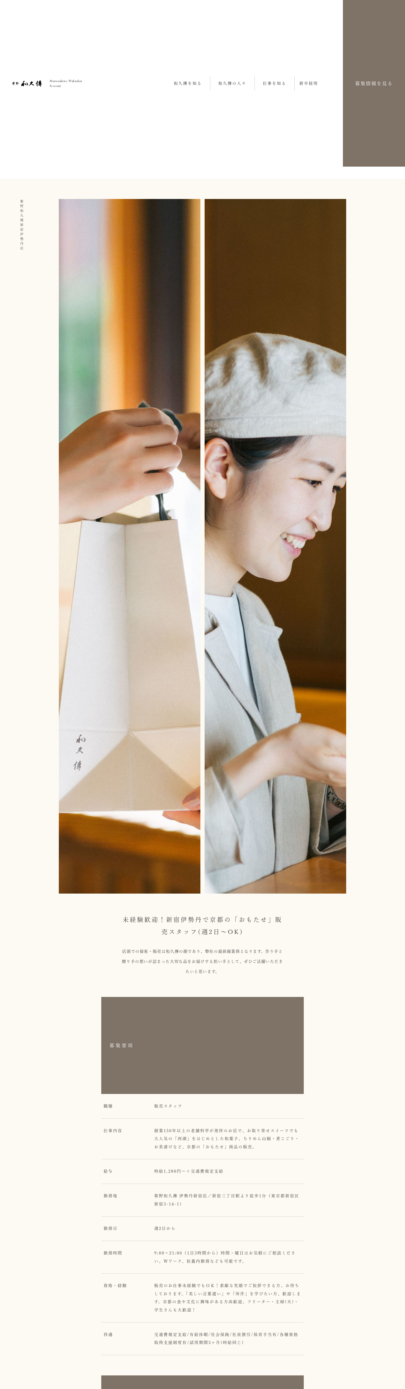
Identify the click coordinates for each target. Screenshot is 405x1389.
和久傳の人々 (232, 83)
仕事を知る (274, 83)
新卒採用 (308, 83)
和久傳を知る (188, 83)
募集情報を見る (374, 83)
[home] (27, 83)
